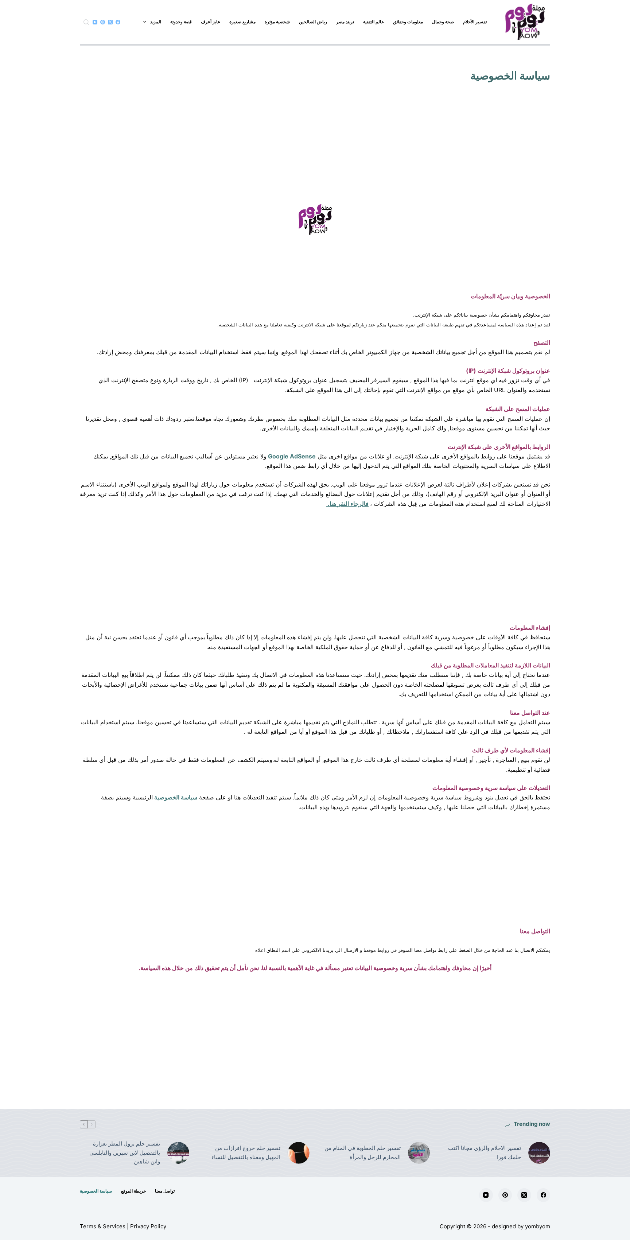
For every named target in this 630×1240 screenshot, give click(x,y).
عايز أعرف (210, 21)
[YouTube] (95, 22)
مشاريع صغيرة (242, 21)
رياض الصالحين (313, 21)
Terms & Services (102, 1226)
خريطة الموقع (133, 1191)
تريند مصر (345, 21)
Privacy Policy (148, 1226)
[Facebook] (118, 22)
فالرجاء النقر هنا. (347, 503)
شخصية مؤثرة (277, 21)
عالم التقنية (373, 21)
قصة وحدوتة (181, 21)
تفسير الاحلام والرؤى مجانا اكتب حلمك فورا (484, 1152)
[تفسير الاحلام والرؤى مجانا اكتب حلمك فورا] (539, 1153)
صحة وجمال (443, 21)
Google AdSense (291, 456)
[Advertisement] (315, 149)
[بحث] (86, 22)
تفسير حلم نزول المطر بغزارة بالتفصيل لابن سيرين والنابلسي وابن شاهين (124, 1152)
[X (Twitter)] (110, 22)
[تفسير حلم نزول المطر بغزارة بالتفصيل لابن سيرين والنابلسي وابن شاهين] (178, 1153)
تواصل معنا (165, 1191)
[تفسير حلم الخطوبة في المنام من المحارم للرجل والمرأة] (419, 1153)
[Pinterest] (102, 22)
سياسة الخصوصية (175, 797)
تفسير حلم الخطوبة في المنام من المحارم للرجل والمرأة (362, 1152)
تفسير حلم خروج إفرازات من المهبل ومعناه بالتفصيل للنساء (245, 1152)
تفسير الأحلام (475, 21)
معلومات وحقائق (408, 21)
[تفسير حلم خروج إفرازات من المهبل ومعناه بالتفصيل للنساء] (299, 1153)
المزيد (155, 21)
